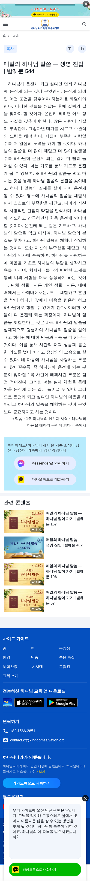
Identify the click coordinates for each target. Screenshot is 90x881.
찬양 (6, 657)
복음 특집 (67, 657)
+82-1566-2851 (22, 731)
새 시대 (37, 667)
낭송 (15, 35)
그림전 (64, 667)
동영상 (64, 648)
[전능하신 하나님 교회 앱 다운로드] (7, 702)
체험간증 (10, 667)
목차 (10, 49)
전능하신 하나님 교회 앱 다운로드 (34, 691)
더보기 (40, 771)
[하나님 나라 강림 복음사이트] (45, 24)
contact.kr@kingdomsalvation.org (37, 740)
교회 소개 (10, 676)
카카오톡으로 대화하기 (32, 783)
